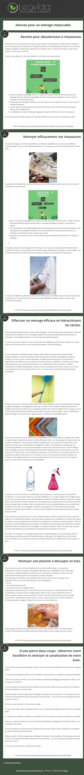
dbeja (66, 771)
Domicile (50, 550)
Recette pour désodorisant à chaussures (51, 37)
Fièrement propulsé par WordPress (29, 771)
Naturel (52, 126)
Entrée (47, 126)
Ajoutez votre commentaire (64, 126)
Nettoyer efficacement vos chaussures (52, 137)
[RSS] (82, 6)
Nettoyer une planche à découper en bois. (49, 561)
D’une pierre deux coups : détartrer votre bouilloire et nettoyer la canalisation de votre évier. (47, 655)
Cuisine (50, 640)
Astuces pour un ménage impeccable (32, 126)
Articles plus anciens (12, 763)
